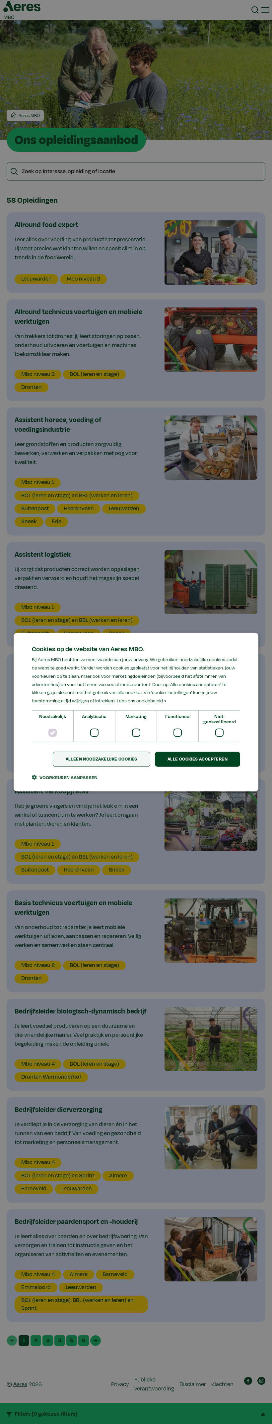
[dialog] (136, 712)
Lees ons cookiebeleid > (142, 701)
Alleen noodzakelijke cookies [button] (101, 759)
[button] (65, 777)
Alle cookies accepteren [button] (198, 759)
